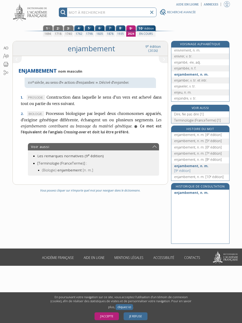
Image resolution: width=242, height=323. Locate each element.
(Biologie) (67, 170)
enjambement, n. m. (191, 74)
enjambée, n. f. (185, 68)
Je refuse (135, 316)
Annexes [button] (211, 4)
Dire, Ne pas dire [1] (189, 114)
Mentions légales (128, 257)
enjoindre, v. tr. (185, 98)
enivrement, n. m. (187, 50)
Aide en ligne (94, 257)
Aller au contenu (31, 4)
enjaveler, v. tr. (184, 86)
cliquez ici (124, 307)
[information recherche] (63, 12)
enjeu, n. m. (182, 92)
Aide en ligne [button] (187, 4)
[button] (6, 48)
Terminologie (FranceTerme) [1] (197, 120)
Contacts (192, 257)
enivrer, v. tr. (183, 56)
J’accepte (106, 316)
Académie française (58, 257)
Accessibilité (163, 257)
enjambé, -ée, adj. (187, 62)
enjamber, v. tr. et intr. (190, 80)
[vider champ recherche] (151, 12)
